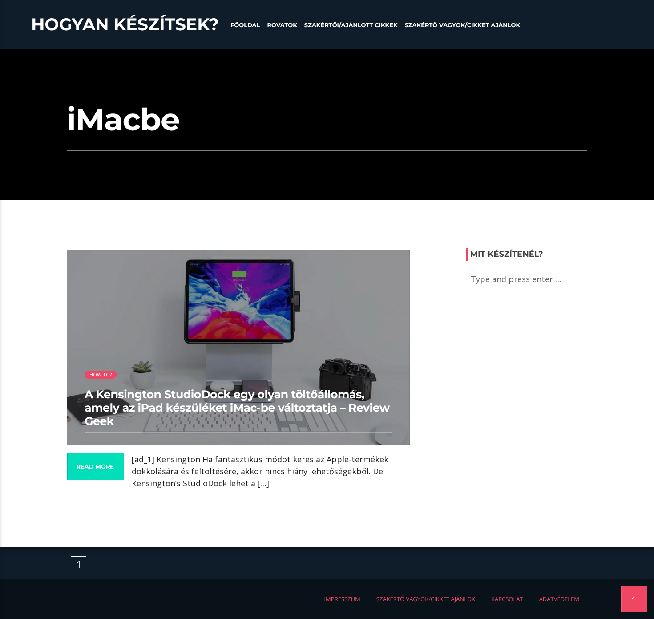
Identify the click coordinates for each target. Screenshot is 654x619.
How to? (100, 374)
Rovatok (282, 25)
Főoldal (245, 25)
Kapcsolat (507, 599)
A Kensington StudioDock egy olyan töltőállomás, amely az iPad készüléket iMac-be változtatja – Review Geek (237, 408)
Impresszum (342, 599)
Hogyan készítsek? (125, 24)
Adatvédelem (559, 599)
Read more (95, 466)
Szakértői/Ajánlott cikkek (351, 25)
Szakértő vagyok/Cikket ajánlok (462, 25)
